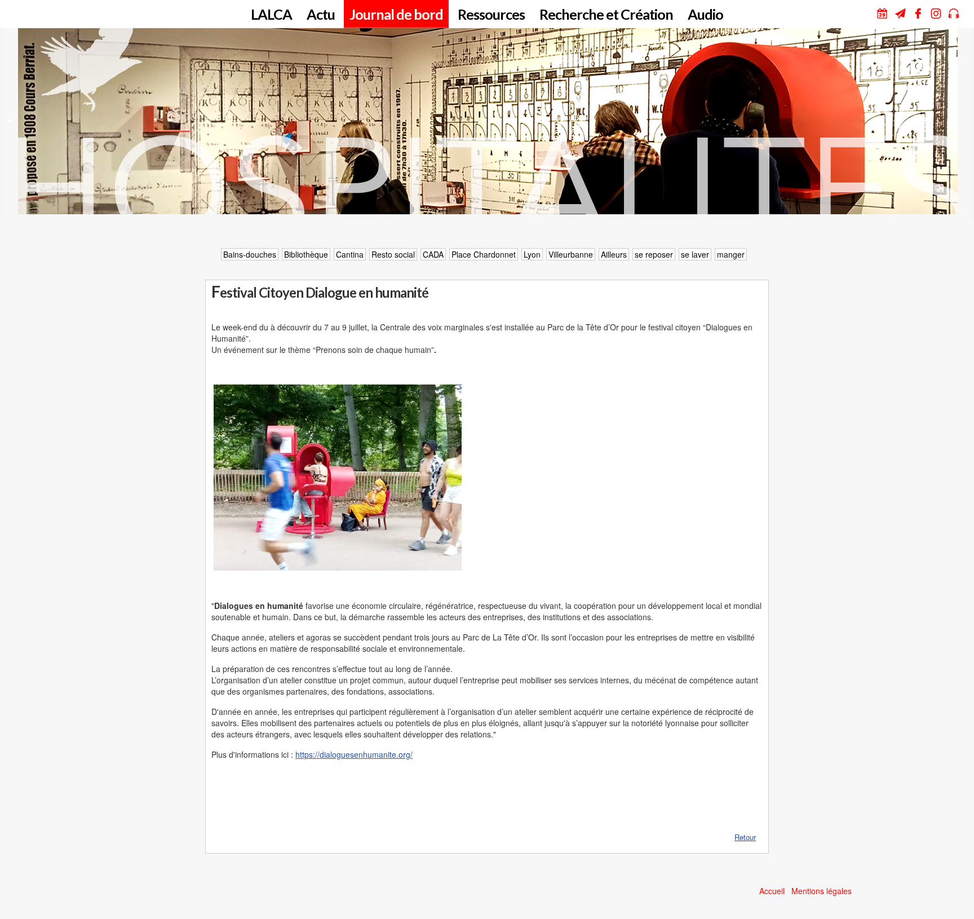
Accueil (772, 890)
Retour (745, 837)
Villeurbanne (570, 254)
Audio (705, 14)
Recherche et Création (606, 14)
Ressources (491, 14)
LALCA (271, 14)
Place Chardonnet (483, 254)
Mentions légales (821, 890)
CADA (433, 254)
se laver (695, 254)
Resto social (393, 254)
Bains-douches (249, 254)
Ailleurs (614, 254)
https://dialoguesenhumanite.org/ (354, 754)
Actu (321, 14)
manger (731, 254)
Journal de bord (396, 14)
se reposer (654, 254)
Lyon (532, 254)
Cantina (350, 254)
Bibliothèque (306, 254)
